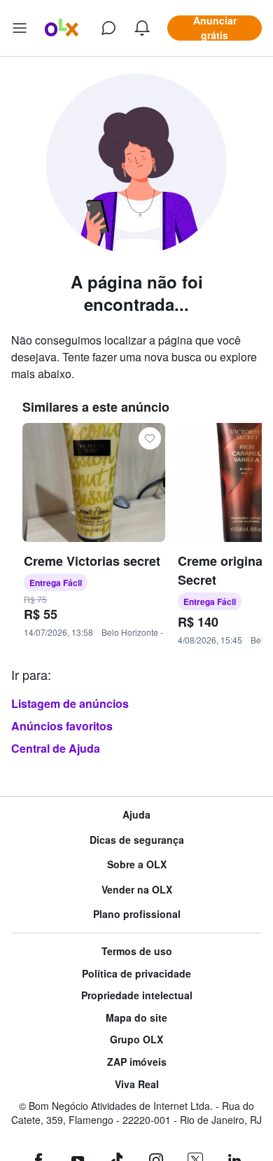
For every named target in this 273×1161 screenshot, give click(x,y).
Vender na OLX (137, 889)
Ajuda (136, 814)
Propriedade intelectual (136, 995)
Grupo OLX (136, 1039)
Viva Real (137, 1084)
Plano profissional (137, 914)
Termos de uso (137, 951)
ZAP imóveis (137, 1062)
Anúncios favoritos (62, 726)
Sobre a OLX (137, 864)
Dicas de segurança (137, 840)
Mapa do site (136, 1017)
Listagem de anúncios (70, 703)
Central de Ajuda (55, 748)
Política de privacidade (136, 973)
